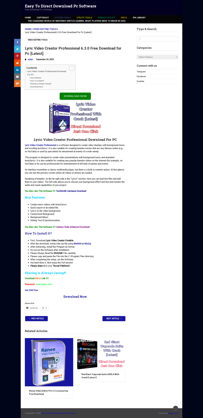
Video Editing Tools (38, 40)
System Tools (63, 17)
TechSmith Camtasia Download (71, 191)
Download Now (37, 87)
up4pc (30, 59)
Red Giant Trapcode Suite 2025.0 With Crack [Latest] (100, 375)
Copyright (43, 17)
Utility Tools (84, 17)
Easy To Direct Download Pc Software (60, 6)
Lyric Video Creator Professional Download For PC (46, 73)
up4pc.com (173, 413)
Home (28, 17)
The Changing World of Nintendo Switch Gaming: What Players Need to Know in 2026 (77, 21)
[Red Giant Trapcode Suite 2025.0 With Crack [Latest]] (101, 354)
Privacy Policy (106, 17)
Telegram (141, 72)
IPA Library (139, 17)
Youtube (140, 81)
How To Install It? (37, 81)
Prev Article (37, 318)
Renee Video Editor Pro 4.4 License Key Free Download (48, 392)
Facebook (141, 76)
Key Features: (36, 78)
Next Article (113, 318)
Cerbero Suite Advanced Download (73, 227)
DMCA (124, 17)
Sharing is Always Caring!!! (41, 84)
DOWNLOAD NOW (75, 96)
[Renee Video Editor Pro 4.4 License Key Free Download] (49, 362)
